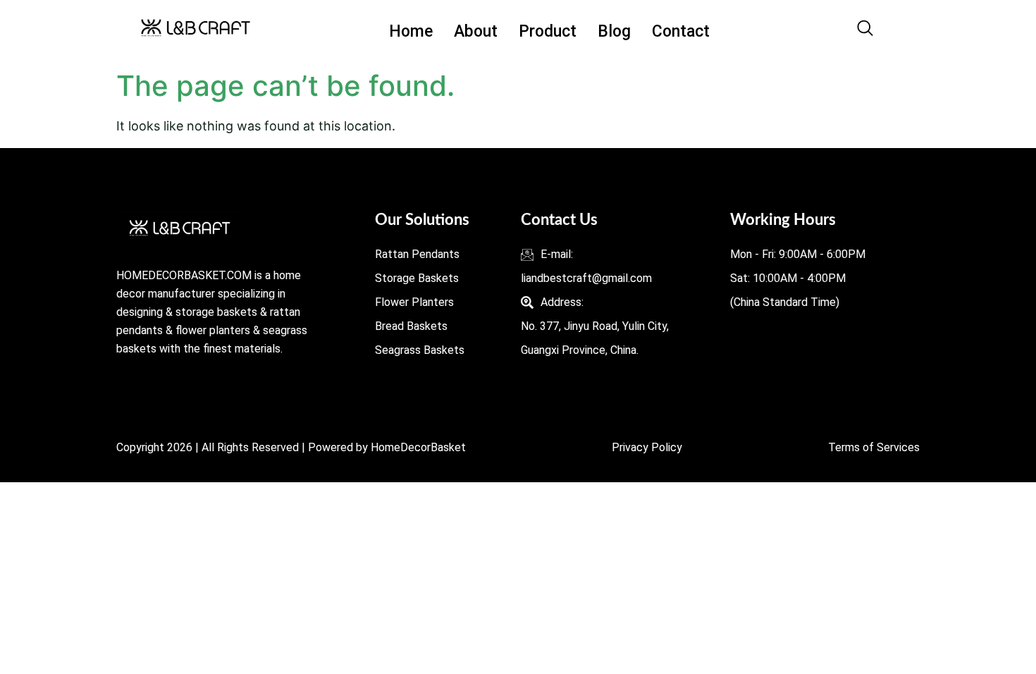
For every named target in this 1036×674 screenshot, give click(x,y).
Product (547, 31)
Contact (681, 31)
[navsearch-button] (865, 32)
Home (411, 31)
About (476, 31)
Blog (614, 31)
